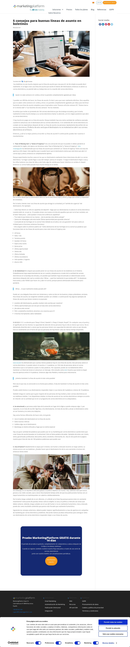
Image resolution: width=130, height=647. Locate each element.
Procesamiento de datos (90, 604)
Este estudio (17, 363)
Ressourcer (17, 27)
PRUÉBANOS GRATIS (109, 2)
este (65, 370)
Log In (99, 2)
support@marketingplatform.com (22, 612)
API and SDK (73, 608)
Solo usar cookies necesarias (113, 634)
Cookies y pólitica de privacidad (93, 608)
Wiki (70, 601)
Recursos (72, 604)
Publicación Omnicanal (53, 608)
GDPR (84, 601)
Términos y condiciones (90, 611)
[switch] (58, 643)
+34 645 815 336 (17, 609)
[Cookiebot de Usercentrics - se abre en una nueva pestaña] (13, 643)
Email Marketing (50, 601)
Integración (49, 611)
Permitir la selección (113, 628)
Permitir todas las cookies (113, 622)
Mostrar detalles (108, 643)
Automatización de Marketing (55, 604)
